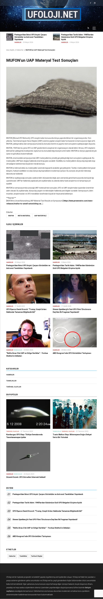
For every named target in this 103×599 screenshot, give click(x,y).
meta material (24, 216)
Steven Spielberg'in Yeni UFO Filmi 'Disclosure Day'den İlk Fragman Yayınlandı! (45, 519)
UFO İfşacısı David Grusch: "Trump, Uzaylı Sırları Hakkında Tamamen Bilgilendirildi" (47, 511)
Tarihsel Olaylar (13, 387)
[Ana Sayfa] (51, 14)
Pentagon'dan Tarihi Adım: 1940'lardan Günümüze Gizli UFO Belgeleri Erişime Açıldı (47, 503)
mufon (11, 216)
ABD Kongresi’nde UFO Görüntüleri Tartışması (32, 536)
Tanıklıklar (18, 350)
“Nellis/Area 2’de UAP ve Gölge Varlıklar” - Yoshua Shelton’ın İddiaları (41, 528)
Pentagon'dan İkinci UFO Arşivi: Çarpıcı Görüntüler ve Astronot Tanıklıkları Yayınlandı (48, 494)
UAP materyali (40, 216)
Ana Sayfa (10, 50)
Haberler (17, 42)
